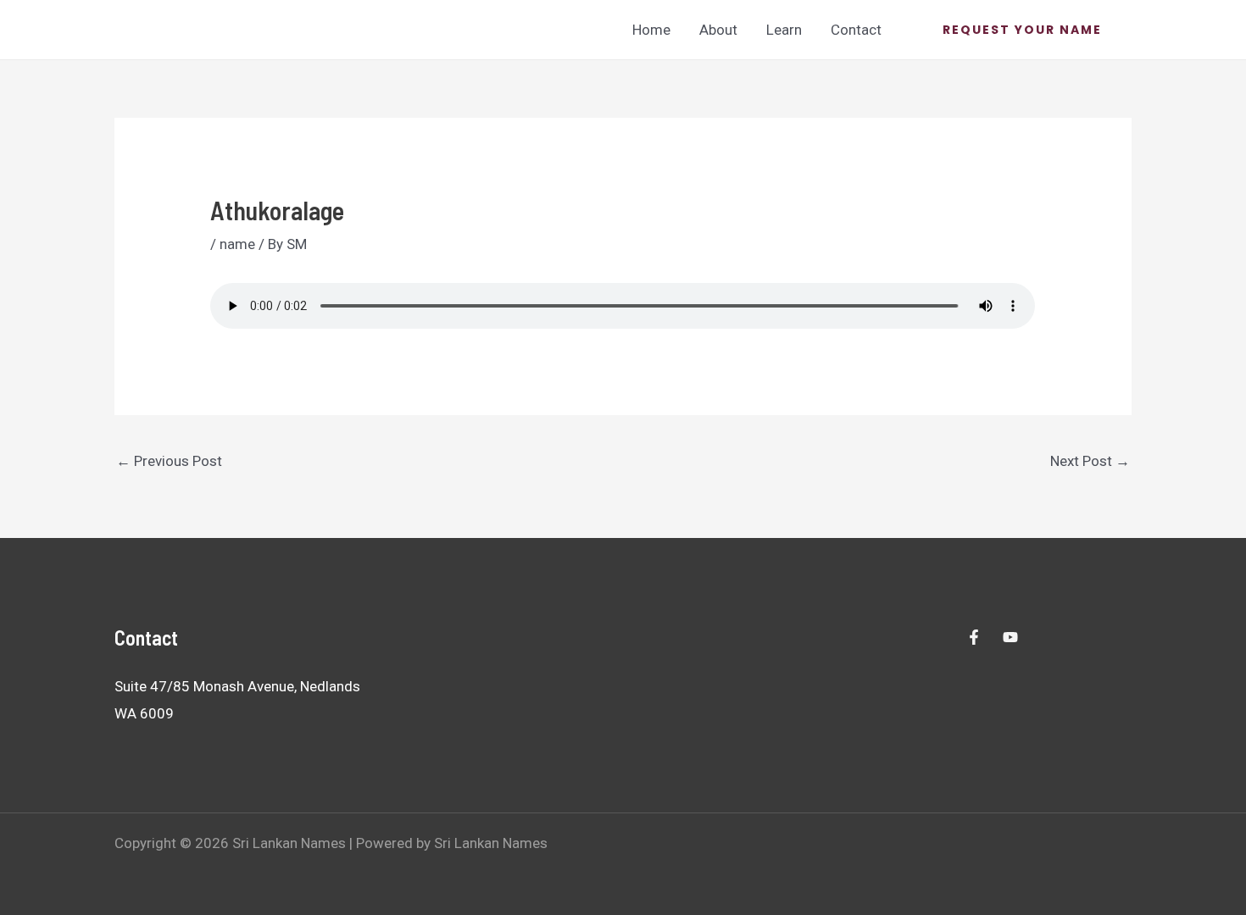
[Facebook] (974, 637)
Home (651, 29)
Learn (784, 29)
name (237, 244)
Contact (856, 29)
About (718, 29)
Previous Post (169, 460)
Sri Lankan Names (186, 29)
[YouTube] (1010, 637)
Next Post (1090, 460)
